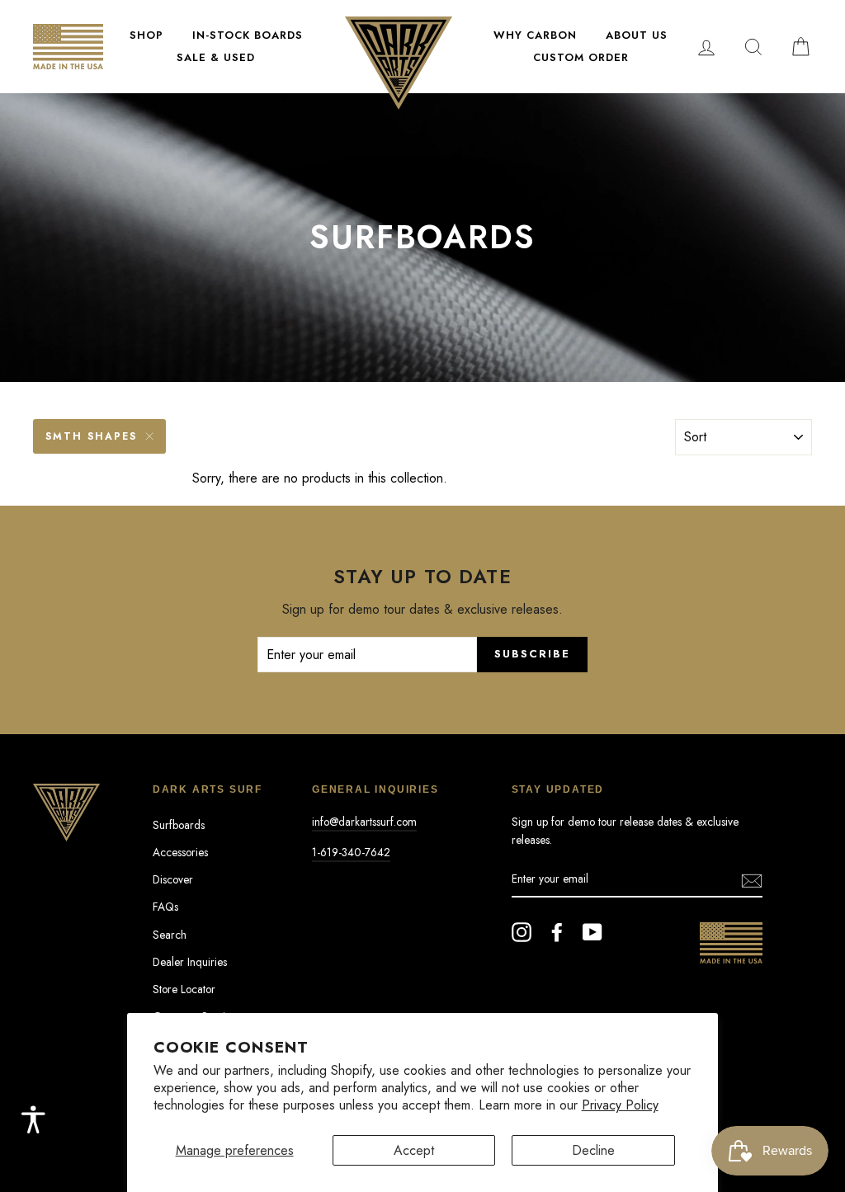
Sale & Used (216, 57)
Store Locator (184, 989)
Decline (593, 1150)
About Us (637, 35)
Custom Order (581, 57)
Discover (173, 879)
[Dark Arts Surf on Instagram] (521, 932)
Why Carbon (535, 35)
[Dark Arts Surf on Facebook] (557, 932)
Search (169, 934)
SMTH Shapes (91, 436)
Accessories (180, 852)
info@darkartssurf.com (364, 821)
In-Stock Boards (247, 35)
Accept (414, 1150)
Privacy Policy (620, 1104)
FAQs (165, 906)
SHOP (146, 35)
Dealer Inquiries (190, 962)
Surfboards (179, 825)
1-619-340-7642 (351, 852)
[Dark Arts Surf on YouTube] (592, 932)
